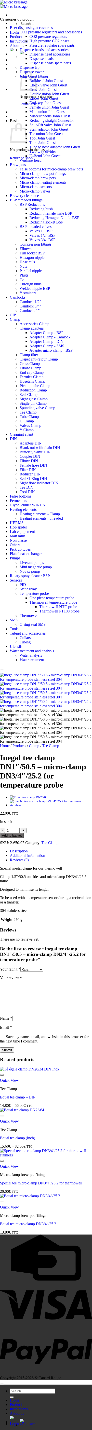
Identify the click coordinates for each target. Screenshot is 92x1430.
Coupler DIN (30, 456)
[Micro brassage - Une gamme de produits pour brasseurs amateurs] (13, 4)
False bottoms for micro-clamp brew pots (51, 169)
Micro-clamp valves (35, 191)
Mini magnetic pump (36, 567)
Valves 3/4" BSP (42, 240)
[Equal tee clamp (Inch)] (29, 797)
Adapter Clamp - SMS (46, 346)
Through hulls (30, 284)
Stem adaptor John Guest (48, 129)
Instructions (19, 41)
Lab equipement (22, 531)
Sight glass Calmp (34, 399)
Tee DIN (26, 487)
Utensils (16, 646)
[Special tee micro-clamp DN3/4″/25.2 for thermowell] (51, 805)
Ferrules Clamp (31, 377)
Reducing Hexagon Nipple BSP (54, 218)
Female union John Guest (49, 107)
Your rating (10, 969)
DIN (13, 439)
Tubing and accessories (28, 633)
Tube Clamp (29, 417)
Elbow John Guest (43, 98)
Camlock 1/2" (30, 302)
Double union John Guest (49, 94)
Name (6, 1018)
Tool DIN (27, 492)
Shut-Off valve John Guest (50, 125)
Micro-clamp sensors (36, 187)
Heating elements (23, 509)
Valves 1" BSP (41, 231)
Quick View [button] (9, 1080)
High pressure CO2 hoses (49, 41)
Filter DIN (28, 470)
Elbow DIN (29, 461)
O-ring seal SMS (33, 624)
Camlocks (17, 297)
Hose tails (27, 262)
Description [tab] (19, 851)
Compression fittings (36, 244)
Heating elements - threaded (41, 518)
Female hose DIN (33, 465)
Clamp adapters (32, 328)
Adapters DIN (31, 443)
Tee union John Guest (46, 134)
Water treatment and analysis (32, 651)
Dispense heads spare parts (50, 63)
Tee (22, 280)
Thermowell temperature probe (53, 602)
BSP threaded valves (36, 226)
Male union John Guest (47, 112)
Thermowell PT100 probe (59, 611)
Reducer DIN (30, 474)
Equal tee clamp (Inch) (17, 1138)
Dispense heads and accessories (44, 50)
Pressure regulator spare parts (52, 45)
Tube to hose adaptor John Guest (54, 147)
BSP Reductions (32, 204)
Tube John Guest (42, 142)
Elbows (25, 249)
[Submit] (12, 1397)
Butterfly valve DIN (35, 452)
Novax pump (30, 571)
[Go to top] (2, 1383)
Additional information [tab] (27, 855)
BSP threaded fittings (26, 200)
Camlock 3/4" (30, 306)
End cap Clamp (32, 372)
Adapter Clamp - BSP (46, 333)
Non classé (18, 540)
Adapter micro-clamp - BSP (51, 350)
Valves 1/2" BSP (42, 235)
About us (17, 45)
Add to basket (12, 835)
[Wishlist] (2, 669)
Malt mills (17, 536)
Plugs (24, 275)
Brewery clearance (24, 196)
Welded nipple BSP (35, 288)
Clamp (15, 319)
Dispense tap (29, 67)
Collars (25, 638)
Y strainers (28, 293)
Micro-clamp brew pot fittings (43, 173)
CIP (13, 315)
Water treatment (32, 660)
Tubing (25, 642)
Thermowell (29, 615)
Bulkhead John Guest (46, 81)
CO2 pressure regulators (48, 36)
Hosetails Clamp (32, 381)
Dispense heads (41, 58)
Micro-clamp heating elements (43, 182)
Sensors (16, 580)
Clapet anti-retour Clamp (39, 359)
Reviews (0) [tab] (19, 860)
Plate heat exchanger (26, 554)
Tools (14, 629)
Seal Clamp (29, 394)
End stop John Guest (45, 103)
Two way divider (42, 151)
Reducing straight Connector (51, 120)
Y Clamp (27, 430)
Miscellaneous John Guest (49, 116)
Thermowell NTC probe (58, 607)
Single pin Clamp (33, 403)
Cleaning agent (21, 434)
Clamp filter (29, 355)
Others (15, 545)
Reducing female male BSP (50, 213)
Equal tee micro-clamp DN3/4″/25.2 (28, 1224)
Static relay (28, 589)
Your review (11, 978)
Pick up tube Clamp (35, 386)
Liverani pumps (32, 562)
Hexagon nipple (32, 257)
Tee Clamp (28, 412)
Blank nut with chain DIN (40, 447)
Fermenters (18, 501)
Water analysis (31, 655)
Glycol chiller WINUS (27, 505)
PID (23, 585)
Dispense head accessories (49, 54)
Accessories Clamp (34, 324)
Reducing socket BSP (46, 222)
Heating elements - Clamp (40, 514)
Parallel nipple (31, 271)
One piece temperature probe (51, 598)
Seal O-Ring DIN (33, 478)
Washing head (30, 160)
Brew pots (18, 165)
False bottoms (20, 496)
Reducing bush (41, 209)
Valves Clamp (30, 425)
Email (6, 1027)
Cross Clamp (30, 363)
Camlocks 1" (30, 310)
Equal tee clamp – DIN (18, 1097)
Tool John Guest (42, 138)
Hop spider (18, 527)
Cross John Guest (43, 89)
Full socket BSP (32, 253)
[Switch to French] (56, 1420)
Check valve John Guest (48, 85)
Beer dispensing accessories (31, 28)
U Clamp (27, 421)
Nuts (23, 266)
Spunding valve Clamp (37, 408)
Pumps (15, 558)
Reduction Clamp (33, 390)
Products (16, 37)
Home (14, 32)
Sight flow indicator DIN (39, 483)
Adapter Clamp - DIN (46, 341)
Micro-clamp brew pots (38, 178)
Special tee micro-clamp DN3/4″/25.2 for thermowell (41, 1183)
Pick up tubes (20, 549)
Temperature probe (34, 593)
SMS (14, 620)
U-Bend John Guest (44, 156)
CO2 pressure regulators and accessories (51, 32)
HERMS (17, 523)
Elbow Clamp (30, 368)
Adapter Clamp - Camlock (49, 337)
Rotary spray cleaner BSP (30, 576)
